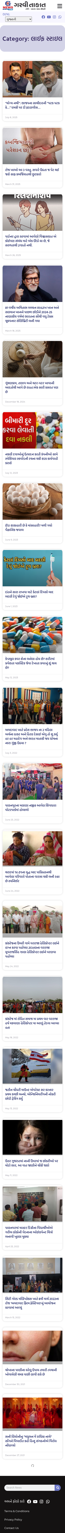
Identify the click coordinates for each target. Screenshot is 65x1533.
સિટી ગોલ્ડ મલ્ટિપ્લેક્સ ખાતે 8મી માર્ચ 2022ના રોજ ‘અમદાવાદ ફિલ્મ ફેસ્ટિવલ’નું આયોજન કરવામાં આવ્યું (32, 1303)
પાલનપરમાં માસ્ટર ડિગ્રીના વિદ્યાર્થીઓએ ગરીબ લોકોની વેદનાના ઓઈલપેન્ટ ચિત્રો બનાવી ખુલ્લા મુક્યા (29, 1232)
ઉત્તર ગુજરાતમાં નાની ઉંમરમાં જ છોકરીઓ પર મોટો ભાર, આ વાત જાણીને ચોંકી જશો (31, 1163)
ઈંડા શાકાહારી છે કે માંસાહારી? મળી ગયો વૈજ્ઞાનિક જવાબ (28, 527)
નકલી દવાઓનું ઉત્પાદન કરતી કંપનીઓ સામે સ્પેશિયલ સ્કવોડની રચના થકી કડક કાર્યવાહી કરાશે (31, 458)
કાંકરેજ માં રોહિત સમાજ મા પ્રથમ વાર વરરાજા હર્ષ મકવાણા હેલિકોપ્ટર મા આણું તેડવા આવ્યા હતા (32, 1023)
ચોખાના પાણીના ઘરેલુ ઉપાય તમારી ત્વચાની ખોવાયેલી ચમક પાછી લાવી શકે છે (31, 1372)
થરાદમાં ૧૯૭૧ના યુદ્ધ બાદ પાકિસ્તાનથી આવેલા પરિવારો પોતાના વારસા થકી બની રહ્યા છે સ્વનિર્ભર (32, 876)
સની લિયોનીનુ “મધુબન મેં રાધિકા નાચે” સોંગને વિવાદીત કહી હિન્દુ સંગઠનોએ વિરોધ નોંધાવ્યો (31, 1441)
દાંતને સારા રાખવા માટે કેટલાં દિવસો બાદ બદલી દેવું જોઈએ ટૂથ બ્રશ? (29, 594)
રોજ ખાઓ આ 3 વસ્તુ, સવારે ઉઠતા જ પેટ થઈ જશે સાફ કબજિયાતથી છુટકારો (32, 172)
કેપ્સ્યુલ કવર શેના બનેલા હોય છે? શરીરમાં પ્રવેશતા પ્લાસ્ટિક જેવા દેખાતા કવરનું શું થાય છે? (31, 663)
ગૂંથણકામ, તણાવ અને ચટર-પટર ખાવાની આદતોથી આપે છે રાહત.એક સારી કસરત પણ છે (31, 387)
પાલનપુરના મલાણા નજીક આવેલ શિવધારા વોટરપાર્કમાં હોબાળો (30, 807)
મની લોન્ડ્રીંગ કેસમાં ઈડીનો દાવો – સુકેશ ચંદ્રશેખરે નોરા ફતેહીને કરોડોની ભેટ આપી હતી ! (32, 1512)
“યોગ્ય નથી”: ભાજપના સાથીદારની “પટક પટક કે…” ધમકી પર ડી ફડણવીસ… (32, 105)
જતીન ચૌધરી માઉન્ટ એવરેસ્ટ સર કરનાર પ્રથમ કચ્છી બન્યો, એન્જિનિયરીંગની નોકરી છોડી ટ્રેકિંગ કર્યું (30, 1094)
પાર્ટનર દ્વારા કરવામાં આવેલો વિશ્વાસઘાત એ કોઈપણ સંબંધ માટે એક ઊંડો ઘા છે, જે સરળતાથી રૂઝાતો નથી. (30, 241)
